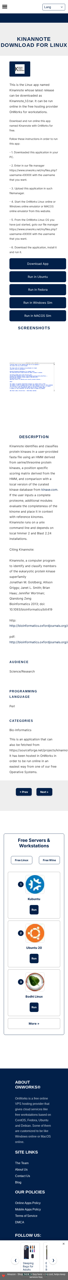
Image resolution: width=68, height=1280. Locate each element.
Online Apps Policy (28, 1203)
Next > (44, 791)
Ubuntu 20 (34, 948)
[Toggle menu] (5, 6)
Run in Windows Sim (37, 303)
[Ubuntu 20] (36, 933)
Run (34, 909)
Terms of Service (26, 1215)
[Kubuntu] (36, 884)
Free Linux (21, 860)
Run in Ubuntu (38, 277)
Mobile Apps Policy (28, 1209)
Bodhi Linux (34, 996)
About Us (21, 1169)
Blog (18, 1182)
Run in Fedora (38, 289)
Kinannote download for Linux (34, 42)
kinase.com (49, 489)
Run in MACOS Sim (37, 316)
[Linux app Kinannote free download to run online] (19, 69)
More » (34, 1023)
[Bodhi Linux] (36, 981)
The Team (22, 1163)
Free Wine (49, 860)
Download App (38, 264)
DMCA (19, 1222)
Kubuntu (34, 899)
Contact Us (22, 1176)
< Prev (24, 791)
